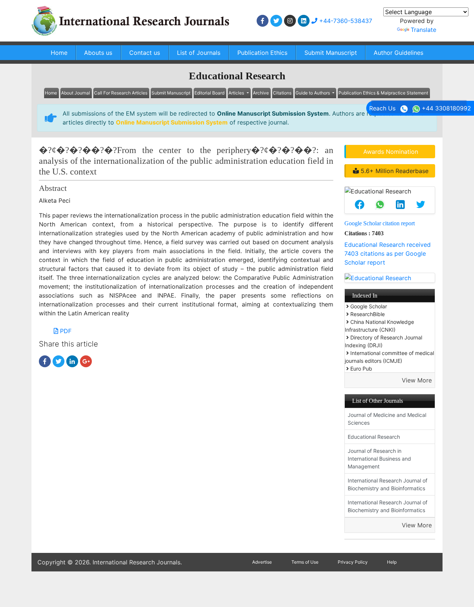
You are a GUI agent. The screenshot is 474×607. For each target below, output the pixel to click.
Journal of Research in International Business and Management (379, 459)
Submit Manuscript (330, 52)
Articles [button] (236, 93)
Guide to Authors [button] (313, 93)
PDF (64, 331)
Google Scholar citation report (379, 223)
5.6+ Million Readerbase (393, 171)
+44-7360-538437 (344, 20)
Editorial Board (209, 93)
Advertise (262, 562)
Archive (261, 93)
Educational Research (374, 437)
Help (392, 562)
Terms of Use (304, 562)
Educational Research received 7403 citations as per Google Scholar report (387, 253)
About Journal (75, 93)
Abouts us (98, 52)
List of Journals (198, 52)
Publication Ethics (262, 52)
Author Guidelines (398, 52)
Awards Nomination (390, 151)
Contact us (144, 52)
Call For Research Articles (120, 93)
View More (417, 380)
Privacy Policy (353, 562)
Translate (423, 29)
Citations (282, 93)
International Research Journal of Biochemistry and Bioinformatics (387, 484)
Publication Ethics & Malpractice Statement (383, 93)
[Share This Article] (359, 204)
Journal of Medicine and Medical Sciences (387, 419)
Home (59, 52)
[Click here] (262, 21)
